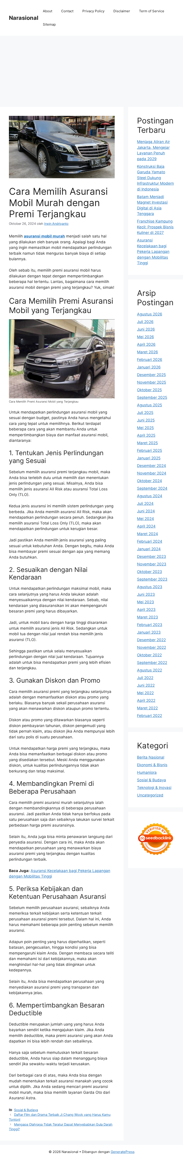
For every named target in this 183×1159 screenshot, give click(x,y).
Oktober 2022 (149, 655)
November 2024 (151, 473)
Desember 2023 (151, 556)
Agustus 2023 (149, 587)
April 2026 (146, 344)
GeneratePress (123, 1152)
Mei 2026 (145, 337)
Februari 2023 (149, 625)
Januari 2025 (148, 458)
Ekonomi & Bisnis (152, 765)
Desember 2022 (151, 640)
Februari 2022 (149, 715)
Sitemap (49, 24)
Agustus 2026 (149, 314)
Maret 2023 (147, 617)
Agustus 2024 (149, 496)
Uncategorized (150, 795)
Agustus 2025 (149, 405)
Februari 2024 (149, 541)
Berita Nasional (150, 757)
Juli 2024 (145, 503)
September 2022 (152, 662)
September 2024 (152, 488)
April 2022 (146, 700)
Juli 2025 (145, 412)
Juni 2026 (146, 329)
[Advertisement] (91, 69)
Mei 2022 (145, 693)
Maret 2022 (147, 708)
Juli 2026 (145, 321)
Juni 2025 (146, 420)
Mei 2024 (145, 518)
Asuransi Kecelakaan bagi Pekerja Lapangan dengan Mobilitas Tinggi (153, 251)
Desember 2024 (151, 465)
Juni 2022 (146, 685)
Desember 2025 (151, 375)
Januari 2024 (149, 549)
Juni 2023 (146, 594)
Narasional (23, 17)
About (47, 11)
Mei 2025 (145, 428)
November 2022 (151, 647)
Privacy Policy (93, 11)
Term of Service (151, 11)
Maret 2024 (147, 534)
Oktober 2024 (149, 481)
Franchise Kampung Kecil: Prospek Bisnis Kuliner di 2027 (155, 227)
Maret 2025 (147, 443)
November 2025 (151, 382)
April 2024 (146, 526)
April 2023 (146, 609)
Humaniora (147, 772)
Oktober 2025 (149, 390)
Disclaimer (121, 11)
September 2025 (152, 397)
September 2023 (152, 579)
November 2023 (151, 564)
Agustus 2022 (149, 670)
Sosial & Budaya (26, 1110)
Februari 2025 (149, 450)
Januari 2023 (149, 632)
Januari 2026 (149, 367)
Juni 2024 (146, 511)
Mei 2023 (145, 602)
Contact (67, 11)
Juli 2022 (145, 678)
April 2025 (146, 435)
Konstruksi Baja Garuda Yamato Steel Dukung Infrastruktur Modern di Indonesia (155, 177)
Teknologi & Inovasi (154, 787)
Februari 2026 (149, 359)
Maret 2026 (147, 352)
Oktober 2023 (149, 571)
